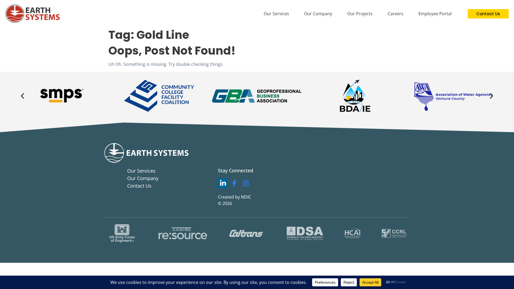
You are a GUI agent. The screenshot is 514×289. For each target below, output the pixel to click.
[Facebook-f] (234, 183)
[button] (22, 96)
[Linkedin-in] (223, 183)
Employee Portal (435, 14)
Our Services (276, 14)
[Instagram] (246, 183)
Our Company (318, 14)
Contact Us (139, 185)
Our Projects (360, 14)
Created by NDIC (234, 197)
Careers (395, 14)
